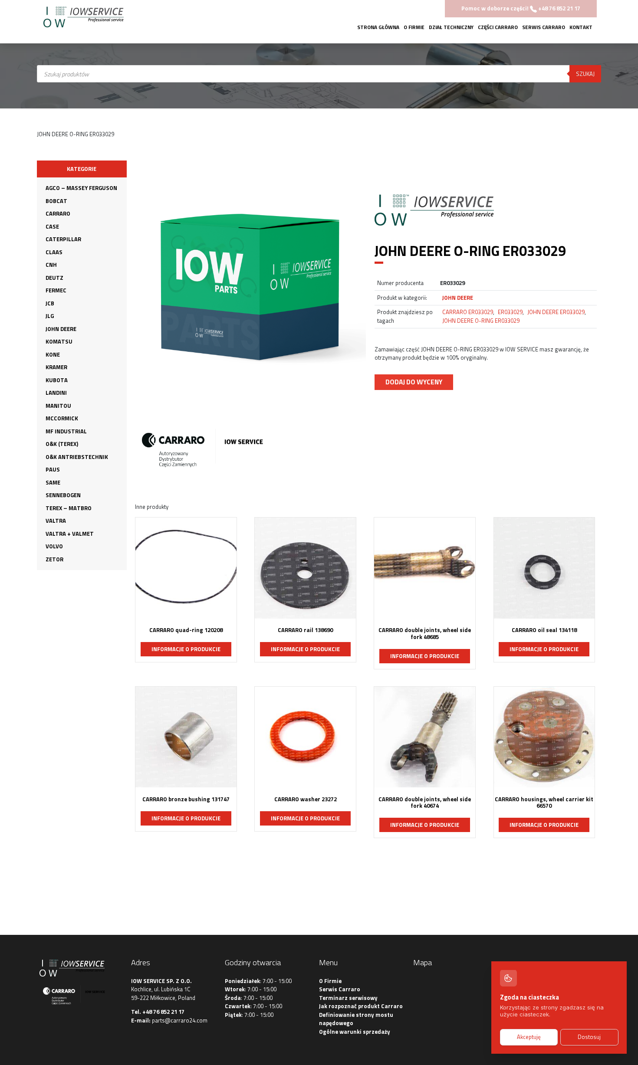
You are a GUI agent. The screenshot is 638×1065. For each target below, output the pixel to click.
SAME (53, 482)
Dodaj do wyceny (413, 382)
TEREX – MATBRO (69, 508)
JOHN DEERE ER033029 (556, 312)
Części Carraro (498, 27)
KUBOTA (57, 380)
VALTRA (56, 520)
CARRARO (58, 213)
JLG (50, 315)
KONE (53, 354)
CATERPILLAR (63, 239)
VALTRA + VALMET (70, 533)
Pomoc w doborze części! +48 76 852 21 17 (520, 8)
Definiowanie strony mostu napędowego (356, 1019)
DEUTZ (54, 277)
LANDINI (56, 392)
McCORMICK (62, 418)
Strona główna (378, 27)
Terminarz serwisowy (348, 997)
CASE (52, 226)
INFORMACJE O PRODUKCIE (185, 649)
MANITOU (58, 405)
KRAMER (56, 367)
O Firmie (414, 27)
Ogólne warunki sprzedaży (354, 1031)
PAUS (53, 469)
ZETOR (54, 559)
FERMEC (56, 290)
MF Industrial (66, 431)
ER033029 (510, 312)
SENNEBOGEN (63, 495)
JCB (50, 303)
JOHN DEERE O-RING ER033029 (481, 320)
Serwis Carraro (543, 27)
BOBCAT (56, 201)
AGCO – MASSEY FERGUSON (81, 188)
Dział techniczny (451, 27)
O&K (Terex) (62, 443)
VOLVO (54, 546)
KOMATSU (59, 341)
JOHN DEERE (61, 328)
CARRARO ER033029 (467, 312)
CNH (51, 264)
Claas (54, 252)
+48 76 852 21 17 (163, 1011)
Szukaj (585, 73)
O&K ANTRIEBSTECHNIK (77, 456)
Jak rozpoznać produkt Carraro (361, 1006)
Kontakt (580, 27)
